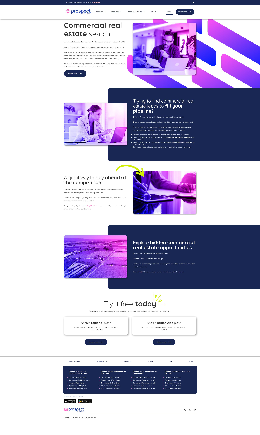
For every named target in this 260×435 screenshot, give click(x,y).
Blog (191, 361)
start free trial (185, 12)
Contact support (73, 361)
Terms (150, 361)
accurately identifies (90, 206)
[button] (100, 12)
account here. (96, 2)
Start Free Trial (96, 342)
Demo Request (102, 361)
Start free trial (75, 73)
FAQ (171, 361)
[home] (78, 12)
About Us (127, 361)
